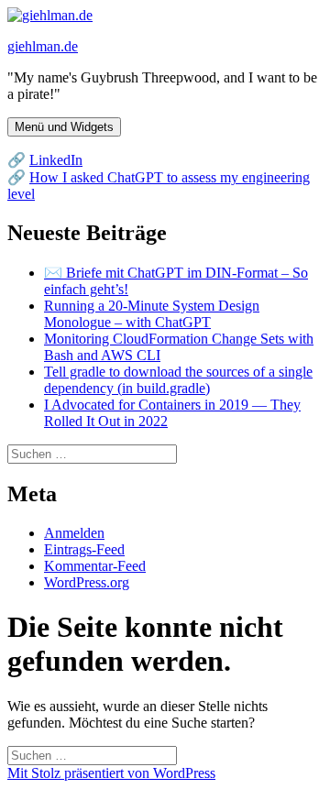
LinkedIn (55, 160)
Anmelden (74, 533)
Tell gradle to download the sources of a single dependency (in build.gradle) (178, 380)
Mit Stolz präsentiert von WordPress (111, 773)
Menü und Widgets (64, 127)
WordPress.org (86, 582)
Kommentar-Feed (95, 566)
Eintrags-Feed (84, 549)
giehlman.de (42, 46)
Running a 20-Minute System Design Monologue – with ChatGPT (151, 314)
